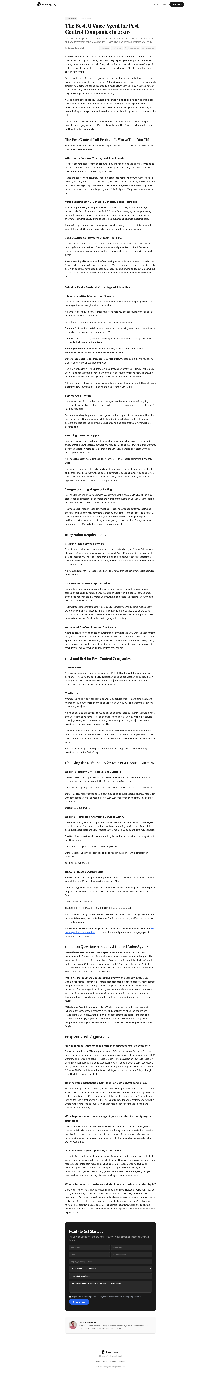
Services (113, 1361)
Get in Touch (177, 4)
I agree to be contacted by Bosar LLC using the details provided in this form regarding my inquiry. (106, 1297)
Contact (122, 1361)
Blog (164, 4)
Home (155, 4)
